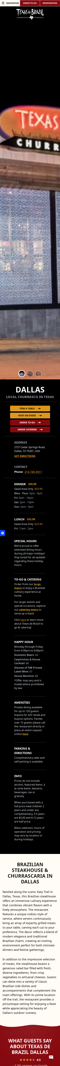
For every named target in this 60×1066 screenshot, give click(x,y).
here (25, 734)
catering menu (28, 609)
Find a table (27, 408)
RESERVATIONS (50, 3)
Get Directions (24, 456)
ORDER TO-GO (30, 3)
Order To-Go (27, 422)
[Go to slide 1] (22, 373)
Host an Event (27, 415)
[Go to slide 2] (30, 373)
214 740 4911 (33, 472)
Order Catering (27, 429)
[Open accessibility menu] (2, 533)
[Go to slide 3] (38, 373)
